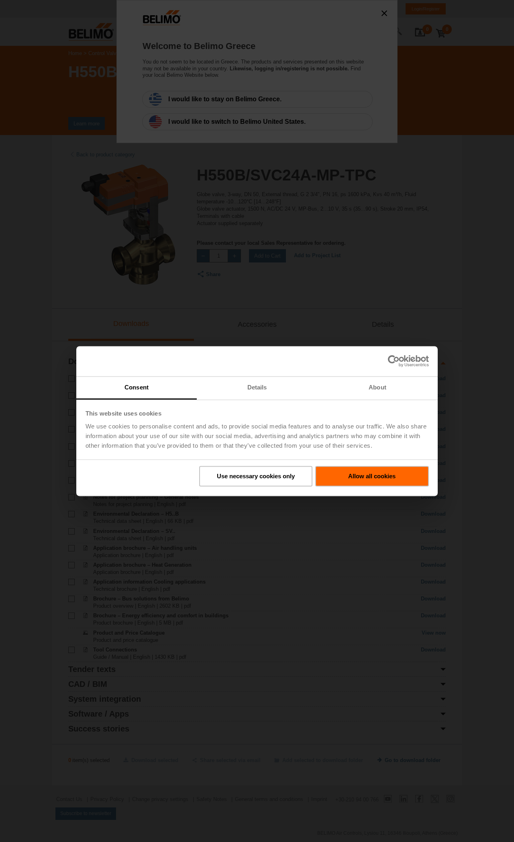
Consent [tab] (136, 387)
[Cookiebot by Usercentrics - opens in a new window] (394, 361)
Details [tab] (257, 387)
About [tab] (377, 387)
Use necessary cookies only (256, 476)
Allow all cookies (372, 476)
